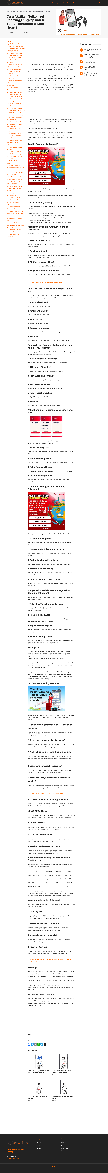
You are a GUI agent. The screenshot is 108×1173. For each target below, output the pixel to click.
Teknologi (55, 3)
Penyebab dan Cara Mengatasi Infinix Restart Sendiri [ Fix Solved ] (91, 74)
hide (14, 41)
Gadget (65, 3)
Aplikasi (85, 3)
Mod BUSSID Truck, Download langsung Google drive (92, 67)
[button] (99, 2)
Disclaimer (63, 1151)
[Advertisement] (51, 51)
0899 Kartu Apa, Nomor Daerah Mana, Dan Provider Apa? (38, 1071)
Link (22, 32)
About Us (63, 1142)
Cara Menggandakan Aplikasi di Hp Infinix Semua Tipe (92, 50)
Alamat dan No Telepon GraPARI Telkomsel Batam (46, 794)
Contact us (63, 1145)
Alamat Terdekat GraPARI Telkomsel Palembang (45, 282)
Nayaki (11, 32)
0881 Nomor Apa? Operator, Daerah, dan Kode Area (61, 1071)
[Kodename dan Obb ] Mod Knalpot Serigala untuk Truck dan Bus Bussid (92, 56)
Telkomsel (31, 1037)
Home (8, 11)
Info (94, 3)
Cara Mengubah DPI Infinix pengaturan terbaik (92, 61)
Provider (75, 3)
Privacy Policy (64, 1148)
